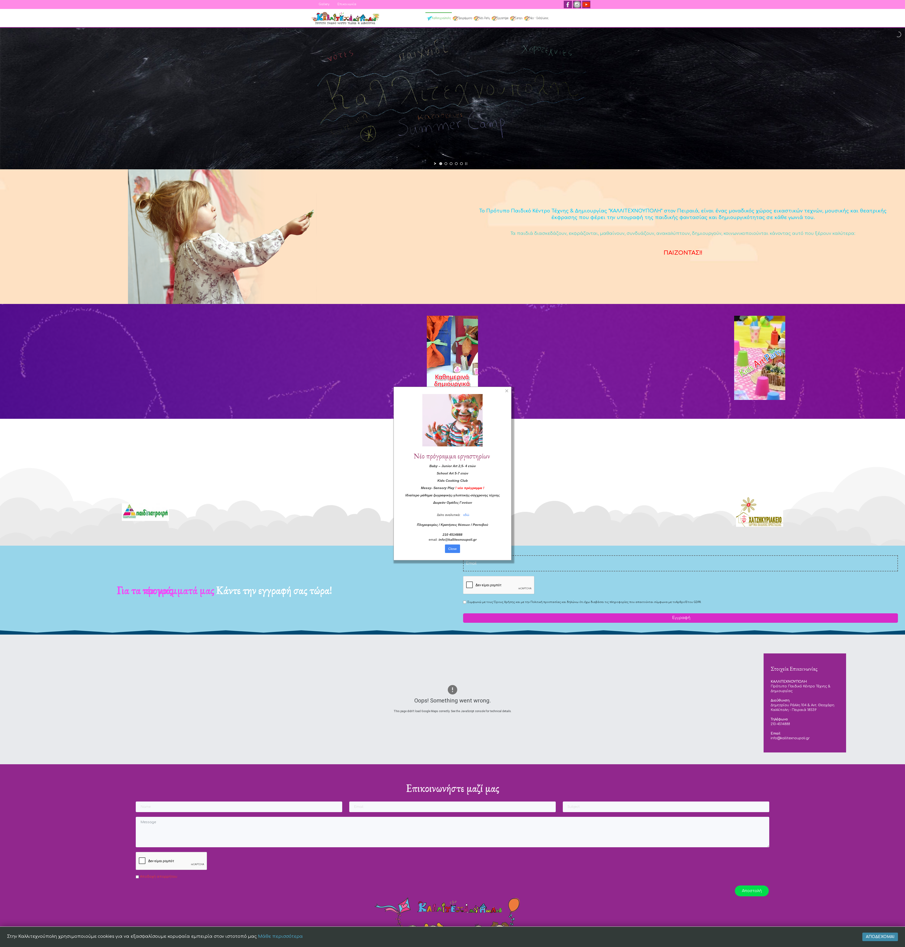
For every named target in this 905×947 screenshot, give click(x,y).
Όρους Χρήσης (504, 602)
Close (452, 549)
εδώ (466, 515)
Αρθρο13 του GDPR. (688, 602)
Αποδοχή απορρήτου (158, 876)
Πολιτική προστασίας (546, 602)
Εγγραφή (680, 618)
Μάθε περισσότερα (280, 936)
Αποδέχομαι (880, 937)
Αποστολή (752, 891)
